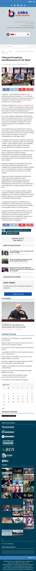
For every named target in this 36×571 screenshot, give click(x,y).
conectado (19, 286)
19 (13, 399)
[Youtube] (21, 5)
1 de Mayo (24, 96)
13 (18, 396)
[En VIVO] (24, 5)
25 (8, 401)
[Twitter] (14, 5)
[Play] (8, 34)
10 (4, 396)
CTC (4, 233)
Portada (7, 323)
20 (18, 399)
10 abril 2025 (7, 64)
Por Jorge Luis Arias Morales (26, 272)
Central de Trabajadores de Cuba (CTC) (18, 230)
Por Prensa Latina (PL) (21, 64)
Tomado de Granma (24, 254)
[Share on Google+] (29, 89)
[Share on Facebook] (6, 89)
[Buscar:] (18, 46)
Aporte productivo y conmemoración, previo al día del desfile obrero (21, 260)
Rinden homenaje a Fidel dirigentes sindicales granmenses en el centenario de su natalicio (22, 269)
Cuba (3, 323)
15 (27, 396)
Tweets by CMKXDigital (8, 543)
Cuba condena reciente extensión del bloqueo (15, 379)
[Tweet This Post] (14, 89)
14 (22, 396)
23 (32, 399)
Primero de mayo (13, 233)
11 (8, 396)
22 (27, 399)
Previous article (18, 238)
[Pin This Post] (22, 89)
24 (4, 401)
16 (32, 396)
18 (8, 399)
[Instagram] (18, 5)
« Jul (3, 408)
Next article (18, 240)
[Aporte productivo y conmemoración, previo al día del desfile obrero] (5, 262)
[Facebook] (11, 5)
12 (13, 396)
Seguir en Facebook (18, 294)
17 (4, 399)
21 (22, 399)
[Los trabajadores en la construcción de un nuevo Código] (5, 254)
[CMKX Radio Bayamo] (18, 14)
